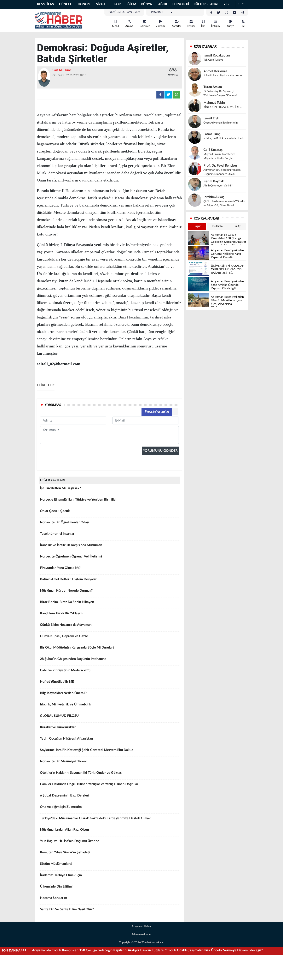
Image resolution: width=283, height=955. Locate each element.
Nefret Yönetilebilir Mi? (57, 681)
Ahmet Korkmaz (215, 71)
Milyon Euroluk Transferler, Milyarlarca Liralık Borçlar (219, 156)
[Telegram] (242, 12)
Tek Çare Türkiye (213, 60)
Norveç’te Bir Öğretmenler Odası (64, 522)
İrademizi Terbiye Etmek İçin (61, 875)
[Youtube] (234, 12)
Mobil (115, 26)
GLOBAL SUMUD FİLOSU (59, 715)
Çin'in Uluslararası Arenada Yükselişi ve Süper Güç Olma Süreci (224, 203)
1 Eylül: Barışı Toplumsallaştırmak (222, 75)
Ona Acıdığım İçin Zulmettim (61, 806)
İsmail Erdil (211, 118)
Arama (129, 26)
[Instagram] (226, 12)
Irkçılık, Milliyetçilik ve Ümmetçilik (65, 704)
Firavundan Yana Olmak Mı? (60, 567)
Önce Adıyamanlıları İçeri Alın (220, 122)
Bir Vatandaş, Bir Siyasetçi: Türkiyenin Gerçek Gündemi (220, 93)
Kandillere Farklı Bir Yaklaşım (61, 613)
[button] (241, 4)
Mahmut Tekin (214, 102)
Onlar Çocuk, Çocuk (55, 511)
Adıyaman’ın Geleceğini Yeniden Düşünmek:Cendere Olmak (222, 172)
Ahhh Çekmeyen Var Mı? (218, 185)
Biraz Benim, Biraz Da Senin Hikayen (67, 602)
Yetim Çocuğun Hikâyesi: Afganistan (66, 738)
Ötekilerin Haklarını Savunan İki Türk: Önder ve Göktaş (81, 772)
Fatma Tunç (211, 134)
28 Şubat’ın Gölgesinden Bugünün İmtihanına (73, 659)
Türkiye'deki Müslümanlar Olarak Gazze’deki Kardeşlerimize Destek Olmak (95, 818)
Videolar (160, 26)
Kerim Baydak (213, 181)
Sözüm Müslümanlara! (56, 863)
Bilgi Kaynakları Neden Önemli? (63, 693)
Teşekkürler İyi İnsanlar (57, 533)
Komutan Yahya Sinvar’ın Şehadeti (65, 852)
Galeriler (145, 26)
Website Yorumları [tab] (157, 411)
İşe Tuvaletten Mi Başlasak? (60, 488)
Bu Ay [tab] (237, 226)
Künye (230, 26)
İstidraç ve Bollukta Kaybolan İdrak (223, 138)
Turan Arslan (212, 87)
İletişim (215, 26)
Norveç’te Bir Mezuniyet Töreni (63, 761)
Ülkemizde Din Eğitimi (56, 886)
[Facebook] (211, 12)
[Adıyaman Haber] (58, 20)
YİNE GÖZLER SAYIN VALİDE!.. (222, 107)
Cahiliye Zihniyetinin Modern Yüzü (65, 670)
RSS (243, 26)
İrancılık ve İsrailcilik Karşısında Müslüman (71, 545)
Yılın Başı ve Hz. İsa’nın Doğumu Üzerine (69, 841)
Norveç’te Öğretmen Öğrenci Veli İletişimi (71, 556)
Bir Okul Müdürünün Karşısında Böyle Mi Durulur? (77, 647)
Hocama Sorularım (53, 898)
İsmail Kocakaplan (216, 55)
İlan (203, 26)
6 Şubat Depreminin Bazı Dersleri (64, 795)
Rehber (191, 26)
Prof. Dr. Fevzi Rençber (220, 165)
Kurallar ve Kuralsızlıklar (58, 727)
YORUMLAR (53, 405)
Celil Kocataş (213, 149)
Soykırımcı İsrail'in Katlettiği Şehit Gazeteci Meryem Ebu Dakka (86, 750)
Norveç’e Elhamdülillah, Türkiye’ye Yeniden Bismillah (78, 499)
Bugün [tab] (197, 226)
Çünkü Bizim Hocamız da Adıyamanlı (66, 624)
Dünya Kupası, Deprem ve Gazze (64, 636)
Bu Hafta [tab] (217, 226)
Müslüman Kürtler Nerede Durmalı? (66, 590)
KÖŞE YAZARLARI (206, 46)
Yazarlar (176, 26)
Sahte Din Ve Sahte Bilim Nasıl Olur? (67, 909)
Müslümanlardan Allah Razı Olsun (64, 829)
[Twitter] (218, 12)
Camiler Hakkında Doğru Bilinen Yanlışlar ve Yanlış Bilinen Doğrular (89, 784)
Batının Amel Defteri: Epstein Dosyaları (68, 579)
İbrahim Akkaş (213, 197)
